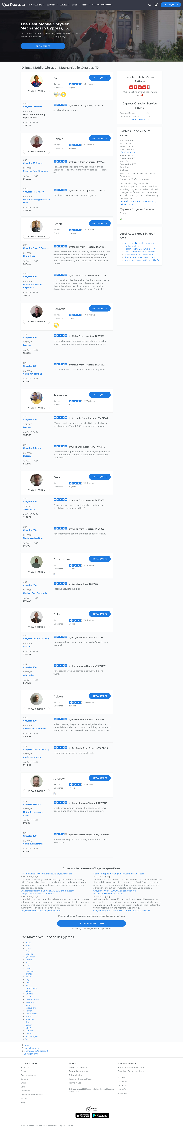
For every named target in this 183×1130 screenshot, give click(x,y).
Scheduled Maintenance (32, 1094)
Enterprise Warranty (78, 1071)
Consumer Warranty (78, 1067)
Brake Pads (29, 256)
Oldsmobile (31, 1013)
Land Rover (31, 988)
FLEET (84, 5)
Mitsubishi (31, 1008)
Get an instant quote (92, 923)
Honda (29, 968)
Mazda (29, 996)
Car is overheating (33, 538)
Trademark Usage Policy (80, 1079)
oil (149, 911)
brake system (67, 891)
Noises (32, 891)
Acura (28, 942)
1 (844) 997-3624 (128, 152)
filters (113, 911)
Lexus (28, 991)
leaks (144, 911)
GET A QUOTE (171, 4)
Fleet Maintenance (29, 1075)
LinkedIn (122, 1085)
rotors (39, 891)
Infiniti (29, 974)
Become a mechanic (102, 5)
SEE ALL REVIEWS (140, 120)
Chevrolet (30, 957)
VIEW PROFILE (36, 91)
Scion (28, 1028)
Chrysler (25, 891)
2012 (58, 891)
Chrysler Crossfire (32, 107)
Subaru (29, 1031)
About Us (25, 1067)
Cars (23, 1087)
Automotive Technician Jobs (131, 1067)
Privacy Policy (75, 1075)
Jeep (28, 982)
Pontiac (29, 1016)
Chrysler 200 (30, 277)
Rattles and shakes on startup (108, 893)
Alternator (28, 675)
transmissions (36, 911)
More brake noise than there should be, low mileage (46, 874)
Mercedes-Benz (33, 999)
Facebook (122, 1081)
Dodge (29, 960)
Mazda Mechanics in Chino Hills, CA (142, 260)
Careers (24, 1079)
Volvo (28, 1039)
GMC (28, 965)
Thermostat (29, 509)
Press (23, 1071)
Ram (28, 1022)
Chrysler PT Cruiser (33, 163)
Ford (28, 962)
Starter (27, 646)
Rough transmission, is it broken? (37, 893)
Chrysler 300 (30, 337)
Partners (25, 1098)
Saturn (29, 1025)
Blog (23, 1102)
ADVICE (63, 5)
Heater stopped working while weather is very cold (118, 874)
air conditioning (128, 891)
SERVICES (51, 5)
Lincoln (29, 994)
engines (106, 911)
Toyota (29, 1033)
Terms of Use (75, 1083)
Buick (28, 951)
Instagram (122, 1093)
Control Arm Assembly (35, 593)
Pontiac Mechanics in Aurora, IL (140, 257)
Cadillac (29, 954)
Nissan (29, 1011)
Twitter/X (122, 1089)
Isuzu (28, 977)
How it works (35, 5)
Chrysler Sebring (32, 448)
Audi (28, 945)
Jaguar (29, 979)
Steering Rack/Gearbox (35, 171)
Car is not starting (32, 374)
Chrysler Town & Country (36, 248)
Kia (27, 985)
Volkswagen (32, 1036)
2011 (59, 911)
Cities (74, 5)
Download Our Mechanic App (131, 1071)
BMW (28, 948)
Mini (28, 1005)
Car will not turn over (34, 728)
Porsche (30, 1019)
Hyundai (30, 971)
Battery (27, 345)
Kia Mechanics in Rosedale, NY (140, 254)
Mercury (30, 1002)
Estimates (25, 1090)
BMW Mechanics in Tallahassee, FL (142, 252)
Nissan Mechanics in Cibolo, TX (140, 249)
